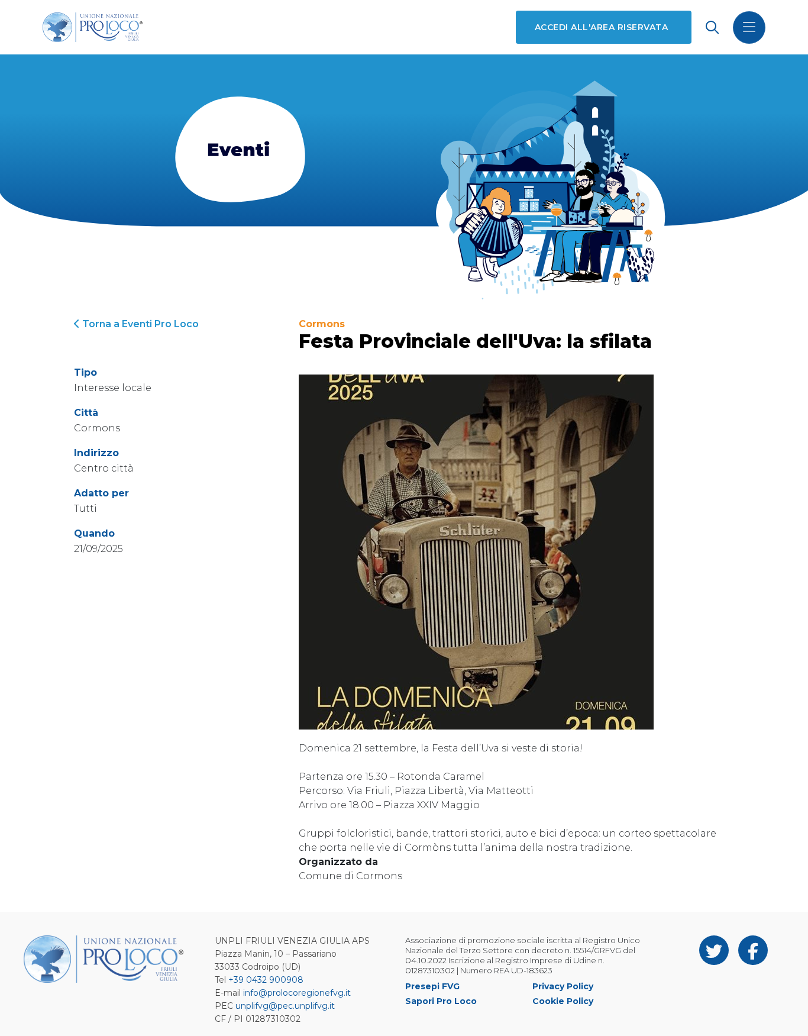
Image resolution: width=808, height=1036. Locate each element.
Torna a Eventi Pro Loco (139, 324)
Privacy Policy (562, 986)
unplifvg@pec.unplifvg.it (285, 1006)
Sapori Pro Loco (441, 1001)
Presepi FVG (432, 986)
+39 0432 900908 (265, 979)
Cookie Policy (562, 1001)
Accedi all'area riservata (601, 27)
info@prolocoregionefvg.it (297, 992)
